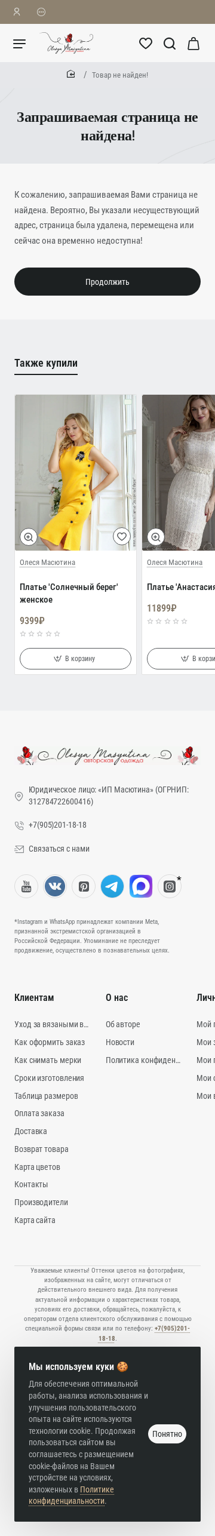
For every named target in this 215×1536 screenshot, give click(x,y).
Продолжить (107, 282)
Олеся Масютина (47, 562)
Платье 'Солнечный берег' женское (69, 593)
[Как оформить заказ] (41, 12)
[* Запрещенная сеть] (170, 886)
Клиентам (34, 997)
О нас (117, 997)
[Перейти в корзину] (193, 43)
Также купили (46, 363)
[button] (29, 537)
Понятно (167, 1434)
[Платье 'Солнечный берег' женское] (75, 473)
